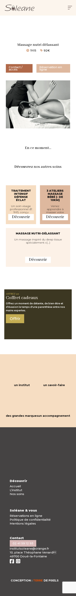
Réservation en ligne (50, 68)
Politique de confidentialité (30, 519)
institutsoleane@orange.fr (29, 548)
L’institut (16, 490)
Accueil (15, 486)
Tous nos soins (45, 29)
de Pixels (46, 580)
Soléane (24, 29)
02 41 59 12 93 (23, 543)
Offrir (15, 318)
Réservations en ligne (26, 516)
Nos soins (17, 494)
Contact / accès (15, 68)
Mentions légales (23, 523)
